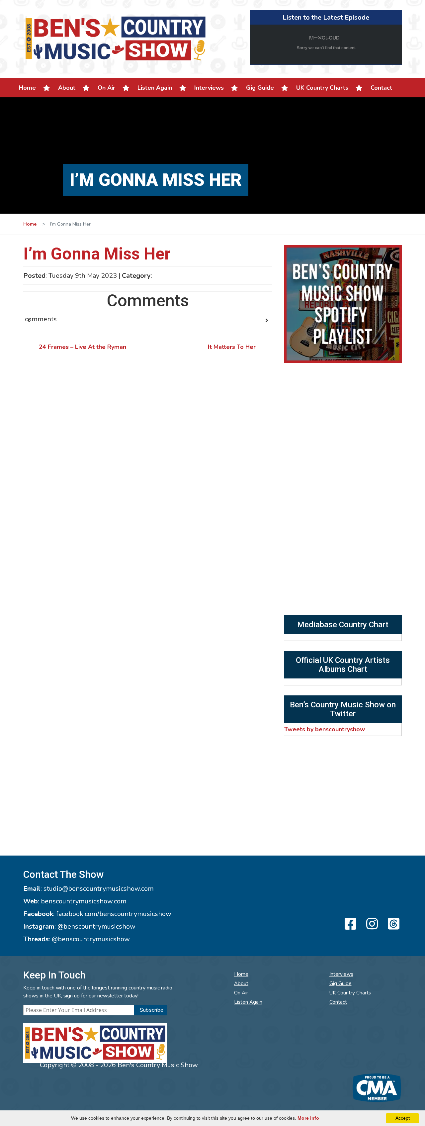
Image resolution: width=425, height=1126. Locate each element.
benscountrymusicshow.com (84, 901)
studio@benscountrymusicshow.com (98, 888)
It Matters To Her (232, 347)
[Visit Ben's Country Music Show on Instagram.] (371, 924)
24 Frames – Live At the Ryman (82, 347)
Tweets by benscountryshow (324, 729)
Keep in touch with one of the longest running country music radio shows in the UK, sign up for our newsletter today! (97, 991)
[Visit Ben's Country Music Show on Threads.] (392, 924)
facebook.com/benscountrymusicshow (113, 913)
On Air (106, 88)
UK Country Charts (322, 88)
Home (27, 88)
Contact (381, 88)
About (66, 88)
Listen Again (154, 88)
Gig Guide (260, 88)
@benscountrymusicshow (96, 926)
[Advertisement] (343, 565)
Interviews (209, 88)
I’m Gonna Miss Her (97, 253)
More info (308, 1118)
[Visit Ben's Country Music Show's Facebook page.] (349, 924)
